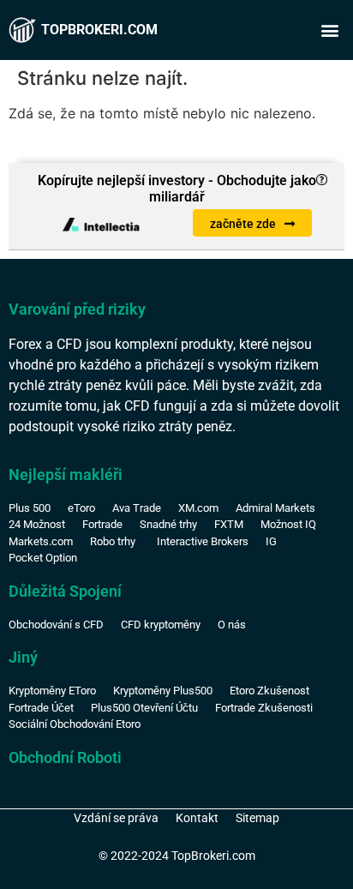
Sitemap (257, 818)
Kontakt (197, 818)
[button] (330, 30)
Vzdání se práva (116, 818)
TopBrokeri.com (99, 29)
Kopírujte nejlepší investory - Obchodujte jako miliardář (177, 188)
